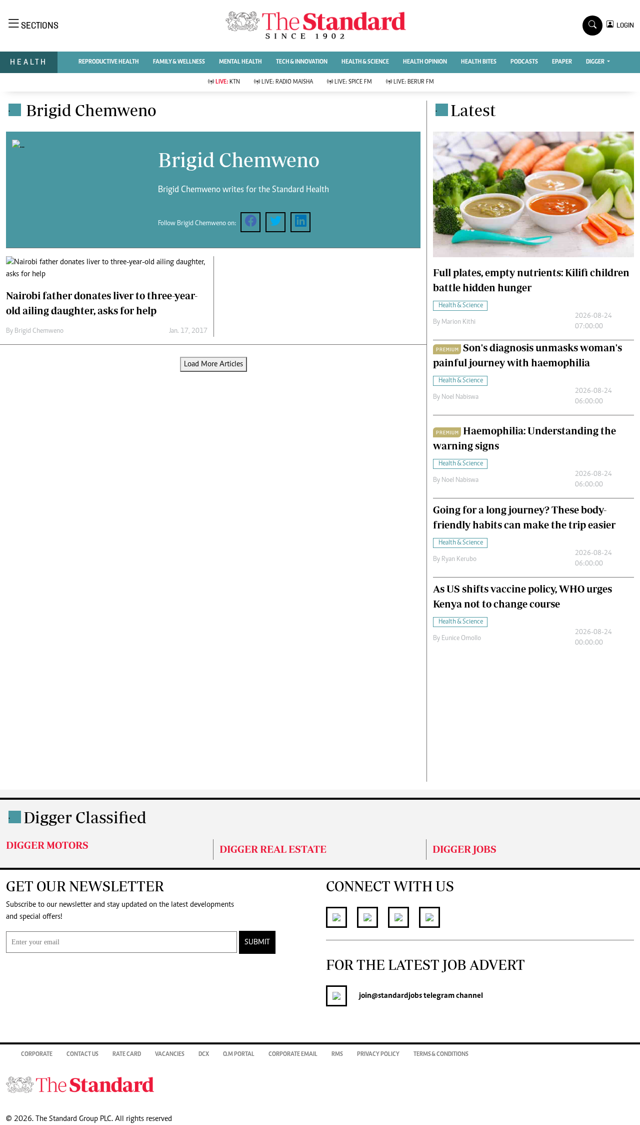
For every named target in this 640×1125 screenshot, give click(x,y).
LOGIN (624, 25)
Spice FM (353, 82)
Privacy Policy (378, 1054)
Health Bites (478, 62)
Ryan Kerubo (459, 559)
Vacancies (169, 1054)
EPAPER (562, 62)
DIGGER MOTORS (47, 845)
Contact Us (82, 1054)
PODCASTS (524, 62)
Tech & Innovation (302, 62)
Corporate (36, 1054)
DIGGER (596, 62)
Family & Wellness (179, 62)
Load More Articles (213, 364)
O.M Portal (238, 1054)
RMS (337, 1054)
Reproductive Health (108, 62)
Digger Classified (85, 817)
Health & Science (365, 62)
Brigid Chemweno (39, 331)
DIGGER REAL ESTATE (273, 849)
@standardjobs (397, 996)
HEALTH (29, 62)
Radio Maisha (287, 82)
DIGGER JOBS (464, 849)
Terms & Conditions (441, 1054)
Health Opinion (425, 62)
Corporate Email (293, 1054)
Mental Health (240, 62)
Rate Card (126, 1054)
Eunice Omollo (461, 638)
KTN (228, 82)
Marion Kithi (459, 322)
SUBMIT (257, 942)
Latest (473, 110)
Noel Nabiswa (460, 397)
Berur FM (414, 82)
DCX (203, 1054)
